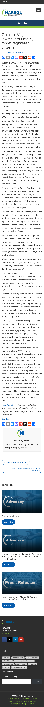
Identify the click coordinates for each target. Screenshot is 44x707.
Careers (31, 704)
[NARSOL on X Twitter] (9, 639)
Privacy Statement (15, 701)
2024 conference (28, 661)
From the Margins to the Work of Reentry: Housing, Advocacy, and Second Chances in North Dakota (22, 556)
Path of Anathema (10, 516)
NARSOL (20, 52)
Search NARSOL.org (9, 677)
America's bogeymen (19, 667)
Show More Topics (8, 671)
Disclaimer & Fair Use (29, 698)
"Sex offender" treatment (11, 661)
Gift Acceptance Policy (18, 704)
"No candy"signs (18, 657)
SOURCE (5, 419)
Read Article (8, 522)
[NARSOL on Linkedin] (15, 639)
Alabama (6, 667)
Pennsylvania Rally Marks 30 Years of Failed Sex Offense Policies (19, 598)
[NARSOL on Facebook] (4, 639)
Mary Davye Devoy (10, 405)
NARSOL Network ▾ (7, 2)
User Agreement (30, 701)
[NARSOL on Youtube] (21, 639)
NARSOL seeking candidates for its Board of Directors (26, 469)
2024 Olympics (8, 664)
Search (37, 681)
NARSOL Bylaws (13, 698)
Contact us (6, 633)
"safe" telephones (32, 657)
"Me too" (6, 657)
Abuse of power (21, 664)
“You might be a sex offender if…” (17, 462)
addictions (33, 664)
